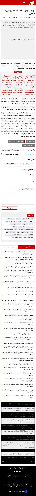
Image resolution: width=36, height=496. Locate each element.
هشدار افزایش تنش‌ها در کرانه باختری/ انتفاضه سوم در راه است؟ (18, 397)
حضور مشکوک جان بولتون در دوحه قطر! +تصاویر (19, 164)
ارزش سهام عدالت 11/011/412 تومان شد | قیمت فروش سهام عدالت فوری (18, 90)
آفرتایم (14, 232)
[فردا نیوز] (31, 3)
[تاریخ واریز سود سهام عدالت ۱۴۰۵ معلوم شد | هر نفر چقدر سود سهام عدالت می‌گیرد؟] (6, 81)
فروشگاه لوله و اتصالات (21, 235)
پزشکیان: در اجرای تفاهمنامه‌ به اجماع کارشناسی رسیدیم (19, 315)
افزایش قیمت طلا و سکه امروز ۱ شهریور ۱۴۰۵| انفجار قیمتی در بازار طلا (18, 354)
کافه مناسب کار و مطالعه (16, 224)
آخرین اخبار (27, 247)
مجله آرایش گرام (29, 227)
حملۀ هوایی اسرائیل (28, 145)
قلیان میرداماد (25, 224)
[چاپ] (2, 18)
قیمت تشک (18, 219)
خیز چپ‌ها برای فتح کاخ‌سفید (25, 319)
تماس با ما (17, 476)
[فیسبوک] (28, 154)
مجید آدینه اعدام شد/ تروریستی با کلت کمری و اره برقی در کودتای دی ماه (18, 329)
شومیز (12, 237)
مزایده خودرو (8, 232)
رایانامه (32, 182)
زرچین (15, 229)
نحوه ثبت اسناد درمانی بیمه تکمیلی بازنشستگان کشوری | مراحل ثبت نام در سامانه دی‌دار (18, 277)
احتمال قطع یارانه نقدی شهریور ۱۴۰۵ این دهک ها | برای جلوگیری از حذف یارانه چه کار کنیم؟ (19, 258)
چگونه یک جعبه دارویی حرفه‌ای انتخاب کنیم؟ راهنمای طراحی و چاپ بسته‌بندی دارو (17, 253)
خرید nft (15, 227)
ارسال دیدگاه (9, 208)
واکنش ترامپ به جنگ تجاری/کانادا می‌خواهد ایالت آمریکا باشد (17, 300)
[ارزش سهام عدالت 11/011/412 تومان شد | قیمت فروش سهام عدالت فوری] (18, 80)
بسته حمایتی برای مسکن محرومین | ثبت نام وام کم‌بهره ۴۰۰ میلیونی (18, 305)
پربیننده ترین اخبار (9, 247)
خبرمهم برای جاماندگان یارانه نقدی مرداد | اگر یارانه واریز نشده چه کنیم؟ (17, 374)
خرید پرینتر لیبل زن (25, 232)
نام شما (32, 175)
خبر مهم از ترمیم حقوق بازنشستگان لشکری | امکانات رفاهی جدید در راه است (18, 348)
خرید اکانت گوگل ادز (29, 229)
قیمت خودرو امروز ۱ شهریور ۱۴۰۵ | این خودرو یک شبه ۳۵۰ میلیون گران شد (18, 311)
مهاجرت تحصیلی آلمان (28, 221)
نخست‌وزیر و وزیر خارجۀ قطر (15, 141)
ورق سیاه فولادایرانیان (8, 229)
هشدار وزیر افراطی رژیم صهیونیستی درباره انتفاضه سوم (19, 267)
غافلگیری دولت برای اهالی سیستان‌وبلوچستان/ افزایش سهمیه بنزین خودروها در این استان (17, 359)
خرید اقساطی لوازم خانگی (28, 219)
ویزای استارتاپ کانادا (18, 221)
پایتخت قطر (30, 141)
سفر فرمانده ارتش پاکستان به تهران (24, 263)
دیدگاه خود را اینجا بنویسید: (26, 189)
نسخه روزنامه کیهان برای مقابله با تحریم (23, 334)
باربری (18, 232)
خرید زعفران (20, 229)
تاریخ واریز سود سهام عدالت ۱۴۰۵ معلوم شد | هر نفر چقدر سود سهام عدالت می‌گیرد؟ (7, 92)
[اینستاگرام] (19, 471)
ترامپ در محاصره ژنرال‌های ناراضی (24, 291)
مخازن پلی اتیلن (9, 221)
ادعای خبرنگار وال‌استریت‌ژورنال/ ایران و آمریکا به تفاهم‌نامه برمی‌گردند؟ (18, 271)
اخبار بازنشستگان (11, 219)
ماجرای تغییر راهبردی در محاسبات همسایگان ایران (20, 287)
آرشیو (9, 476)
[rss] (22, 471)
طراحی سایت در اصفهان (28, 237)
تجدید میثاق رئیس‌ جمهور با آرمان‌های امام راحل (21, 364)
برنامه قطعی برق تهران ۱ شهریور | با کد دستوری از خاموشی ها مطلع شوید (17, 391)
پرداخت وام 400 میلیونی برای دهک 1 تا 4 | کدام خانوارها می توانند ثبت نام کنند (18, 369)
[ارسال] (4, 18)
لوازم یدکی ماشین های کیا (10, 235)
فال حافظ (31, 224)
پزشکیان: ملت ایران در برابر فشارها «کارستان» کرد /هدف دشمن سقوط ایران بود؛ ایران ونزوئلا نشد (19, 339)
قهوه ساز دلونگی (18, 237)
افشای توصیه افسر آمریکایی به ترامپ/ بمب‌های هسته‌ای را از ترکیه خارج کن (17, 296)
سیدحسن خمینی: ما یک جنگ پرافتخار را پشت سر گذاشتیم (18, 343)
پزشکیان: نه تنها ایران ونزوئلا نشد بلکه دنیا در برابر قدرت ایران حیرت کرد (18, 324)
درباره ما (24, 476)
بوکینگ (31, 232)
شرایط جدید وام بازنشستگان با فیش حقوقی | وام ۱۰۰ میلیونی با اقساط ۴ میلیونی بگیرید (29, 92)
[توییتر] (30, 154)
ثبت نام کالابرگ (21, 227)
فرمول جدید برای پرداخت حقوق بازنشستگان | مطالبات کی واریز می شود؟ (17, 283)
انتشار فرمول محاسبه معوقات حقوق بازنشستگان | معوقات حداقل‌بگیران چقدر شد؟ (19, 380)
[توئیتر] (14, 471)
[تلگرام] (33, 154)
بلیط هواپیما (30, 235)
